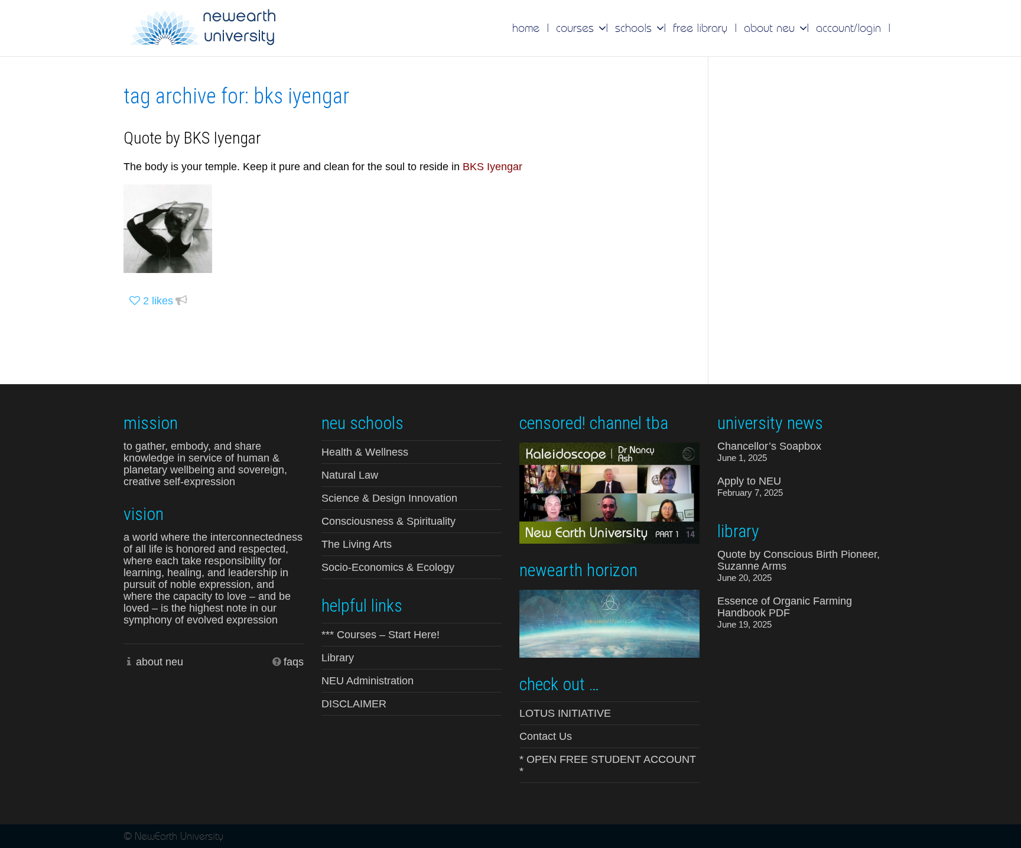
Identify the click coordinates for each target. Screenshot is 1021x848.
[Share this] (181, 301)
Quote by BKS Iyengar (192, 138)
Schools (635, 28)
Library (337, 658)
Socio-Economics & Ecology (387, 567)
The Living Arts (356, 544)
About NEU (771, 28)
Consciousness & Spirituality (388, 521)
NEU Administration (367, 681)
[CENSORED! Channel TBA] (609, 492)
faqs (294, 662)
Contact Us (545, 736)
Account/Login (848, 28)
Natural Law (349, 475)
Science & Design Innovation (389, 498)
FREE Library (700, 28)
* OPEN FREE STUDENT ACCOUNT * (607, 765)
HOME (525, 28)
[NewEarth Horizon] (609, 622)
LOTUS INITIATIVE (565, 713)
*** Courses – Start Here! (380, 635)
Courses (576, 28)
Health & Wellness (364, 452)
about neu (159, 662)
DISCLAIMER (353, 704)
